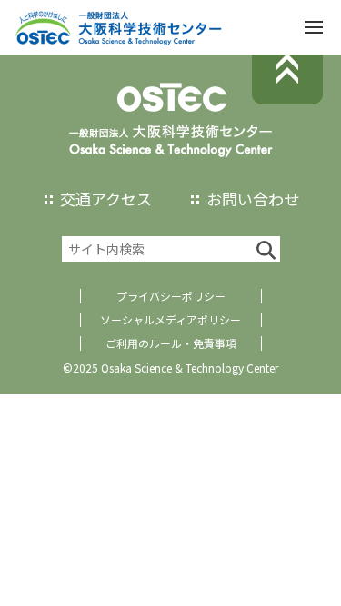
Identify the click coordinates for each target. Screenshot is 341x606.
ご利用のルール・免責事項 (170, 343)
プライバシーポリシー (171, 295)
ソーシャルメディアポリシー (170, 319)
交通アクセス (106, 198)
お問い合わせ (252, 198)
